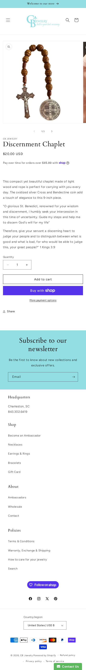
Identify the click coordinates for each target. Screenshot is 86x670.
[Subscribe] (73, 377)
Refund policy (67, 655)
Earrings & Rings (19, 453)
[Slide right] (51, 131)
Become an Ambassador (24, 435)
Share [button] (11, 311)
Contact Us (69, 666)
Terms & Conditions (21, 541)
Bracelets (14, 463)
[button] (8, 20)
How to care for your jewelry (27, 559)
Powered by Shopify (44, 655)
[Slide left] (34, 131)
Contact (13, 515)
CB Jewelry (26, 655)
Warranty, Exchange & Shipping (29, 550)
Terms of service (55, 661)
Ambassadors (17, 497)
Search (13, 568)
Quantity (8, 256)
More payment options (43, 300)
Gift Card (14, 472)
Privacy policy (34, 661)
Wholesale (15, 506)
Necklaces (15, 444)
